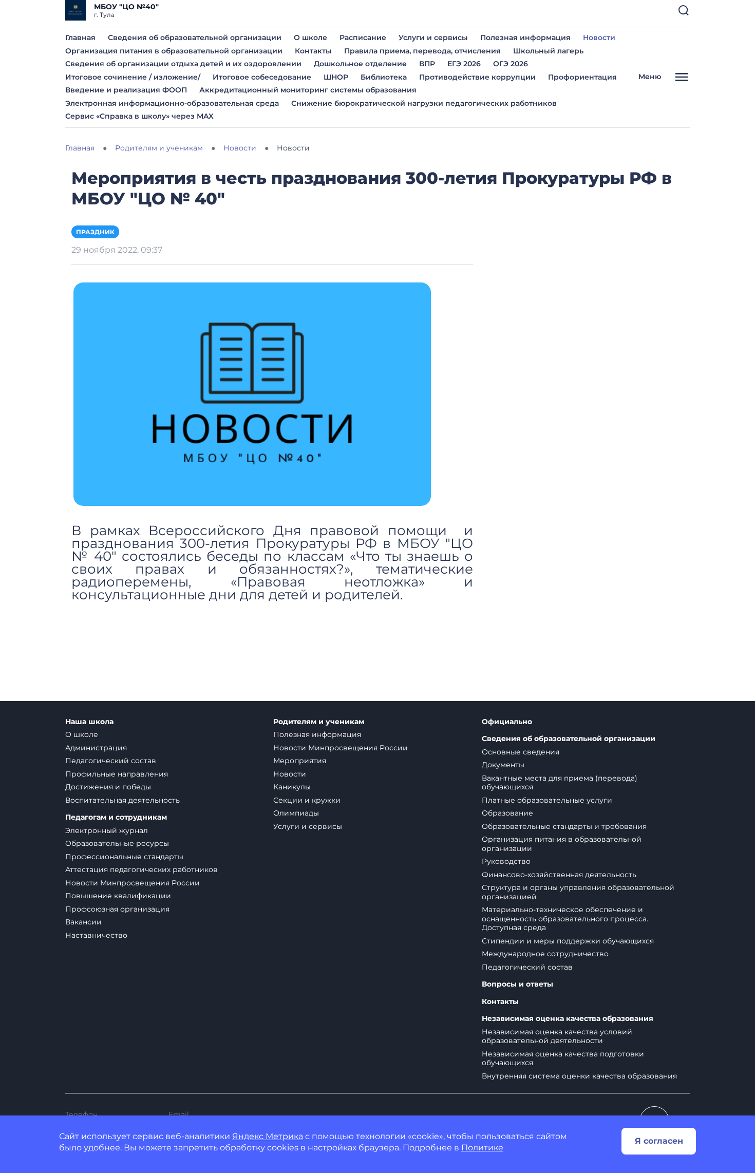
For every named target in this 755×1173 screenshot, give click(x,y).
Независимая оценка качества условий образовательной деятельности (557, 1036)
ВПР (427, 63)
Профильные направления (116, 774)
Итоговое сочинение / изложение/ (132, 77)
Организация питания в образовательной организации (173, 50)
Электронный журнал (106, 830)
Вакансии (83, 921)
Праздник (95, 232)
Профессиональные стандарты (124, 856)
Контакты (313, 50)
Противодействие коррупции (477, 77)
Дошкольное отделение (360, 63)
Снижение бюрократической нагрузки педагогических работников (424, 103)
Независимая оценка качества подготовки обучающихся (563, 1058)
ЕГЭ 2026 (464, 63)
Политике (482, 1147)
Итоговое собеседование (262, 77)
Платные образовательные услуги (547, 800)
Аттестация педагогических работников (141, 869)
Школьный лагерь (548, 50)
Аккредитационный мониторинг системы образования (308, 89)
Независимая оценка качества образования (567, 1018)
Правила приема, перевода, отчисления (422, 50)
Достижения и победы (108, 786)
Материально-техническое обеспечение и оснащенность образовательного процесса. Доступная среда (565, 918)
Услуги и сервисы (433, 37)
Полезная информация (525, 37)
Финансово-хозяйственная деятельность (559, 874)
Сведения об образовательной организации (194, 37)
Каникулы (292, 786)
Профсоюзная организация (117, 909)
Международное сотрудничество (545, 953)
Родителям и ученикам (318, 721)
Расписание (362, 37)
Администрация (96, 747)
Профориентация (582, 77)
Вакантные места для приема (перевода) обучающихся (559, 782)
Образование (507, 813)
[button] (683, 10)
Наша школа (89, 721)
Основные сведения (520, 751)
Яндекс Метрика (267, 1136)
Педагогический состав (110, 760)
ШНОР (336, 77)
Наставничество (96, 935)
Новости (599, 37)
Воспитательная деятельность (122, 800)
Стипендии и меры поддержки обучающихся (568, 940)
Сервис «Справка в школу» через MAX (139, 116)
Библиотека (384, 77)
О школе (310, 37)
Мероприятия (299, 760)
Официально (507, 721)
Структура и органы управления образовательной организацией (578, 892)
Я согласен (659, 1141)
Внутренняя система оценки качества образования (579, 1076)
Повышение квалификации (118, 895)
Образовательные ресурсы (117, 843)
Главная (80, 37)
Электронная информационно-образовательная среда (172, 103)
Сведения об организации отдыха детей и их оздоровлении (183, 63)
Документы (503, 764)
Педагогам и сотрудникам (116, 817)
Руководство (506, 861)
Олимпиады (296, 813)
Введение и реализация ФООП (126, 89)
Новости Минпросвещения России (132, 882)
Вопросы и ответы (517, 984)
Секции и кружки (307, 800)
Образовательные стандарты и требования (564, 826)
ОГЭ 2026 (510, 63)
